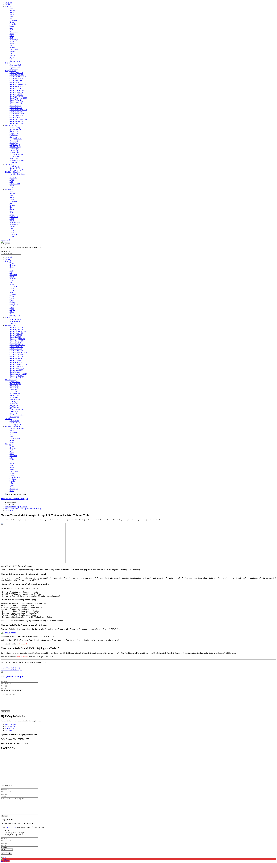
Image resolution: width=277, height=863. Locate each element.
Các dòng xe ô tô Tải (17, 170)
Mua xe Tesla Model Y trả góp (11, 670)
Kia (11, 18)
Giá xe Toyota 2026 (16, 73)
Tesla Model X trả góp (34, 509)
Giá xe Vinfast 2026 (16, 100)
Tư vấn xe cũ (14, 166)
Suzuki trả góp (14, 156)
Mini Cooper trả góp (16, 160)
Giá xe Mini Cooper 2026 (18, 110)
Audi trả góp (14, 150)
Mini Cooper (14, 40)
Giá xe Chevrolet (15, 106)
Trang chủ (8, 3)
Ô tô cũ (7, 63)
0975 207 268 (11, 827)
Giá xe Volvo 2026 (16, 112)
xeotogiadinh (7, 240)
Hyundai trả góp (15, 129)
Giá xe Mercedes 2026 (17, 90)
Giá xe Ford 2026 (16, 80)
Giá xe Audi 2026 (16, 94)
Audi (11, 28)
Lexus (12, 26)
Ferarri (12, 45)
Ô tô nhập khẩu (15, 61)
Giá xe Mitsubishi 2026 (18, 84)
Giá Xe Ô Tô (9, 728)
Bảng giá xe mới (10, 71)
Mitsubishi (13, 20)
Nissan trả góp (14, 141)
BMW (12, 30)
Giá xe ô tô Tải (15, 168)
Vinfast (12, 34)
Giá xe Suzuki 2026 (16, 102)
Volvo (12, 41)
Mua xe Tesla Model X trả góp (14, 499)
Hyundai (12, 10)
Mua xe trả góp (10, 724)
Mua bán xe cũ (15, 67)
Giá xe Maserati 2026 (17, 114)
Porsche (12, 51)
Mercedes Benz (15, 223)
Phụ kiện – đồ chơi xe (12, 172)
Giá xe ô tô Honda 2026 (18, 77)
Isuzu (11, 38)
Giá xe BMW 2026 (16, 96)
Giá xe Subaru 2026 (16, 123)
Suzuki (12, 36)
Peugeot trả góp (15, 145)
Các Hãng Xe (10, 726)
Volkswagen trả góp (16, 154)
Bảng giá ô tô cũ (15, 65)
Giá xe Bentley (15, 117)
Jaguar (12, 215)
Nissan (12, 22)
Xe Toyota (8, 730)
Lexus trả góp (14, 149)
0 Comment (9, 510)
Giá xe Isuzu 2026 (16, 108)
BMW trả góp (14, 152)
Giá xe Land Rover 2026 (18, 119)
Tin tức (7, 5)
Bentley (12, 47)
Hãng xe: (4, 847)
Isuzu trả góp (14, 158)
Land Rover (14, 49)
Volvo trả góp (14, 162)
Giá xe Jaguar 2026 (16, 115)
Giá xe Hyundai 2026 (17, 75)
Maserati (12, 43)
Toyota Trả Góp (15, 127)
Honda (12, 12)
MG (11, 59)
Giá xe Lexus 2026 (16, 92)
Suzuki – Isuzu (15, 184)
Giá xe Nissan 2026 (16, 86)
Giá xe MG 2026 (15, 88)
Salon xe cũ (14, 69)
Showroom (9, 189)
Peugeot (12, 55)
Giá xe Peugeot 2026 (17, 104)
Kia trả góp (13, 137)
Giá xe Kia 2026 (15, 82)
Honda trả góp (14, 131)
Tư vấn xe (8, 164)
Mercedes (13, 24)
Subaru (12, 53)
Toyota (12, 8)
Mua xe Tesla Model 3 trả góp (11, 668)
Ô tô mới (8, 6)
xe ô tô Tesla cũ (22, 657)
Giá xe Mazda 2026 (16, 78)
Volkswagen (14, 32)
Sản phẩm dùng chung (17, 174)
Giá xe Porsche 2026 (17, 121)
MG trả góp (14, 143)
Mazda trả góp (14, 133)
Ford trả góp (14, 135)
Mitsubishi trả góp (16, 139)
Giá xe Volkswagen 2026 (18, 98)
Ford (11, 16)
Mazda (12, 14)
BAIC (12, 57)
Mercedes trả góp (15, 147)
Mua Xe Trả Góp (11, 125)
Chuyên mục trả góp (12, 507)
